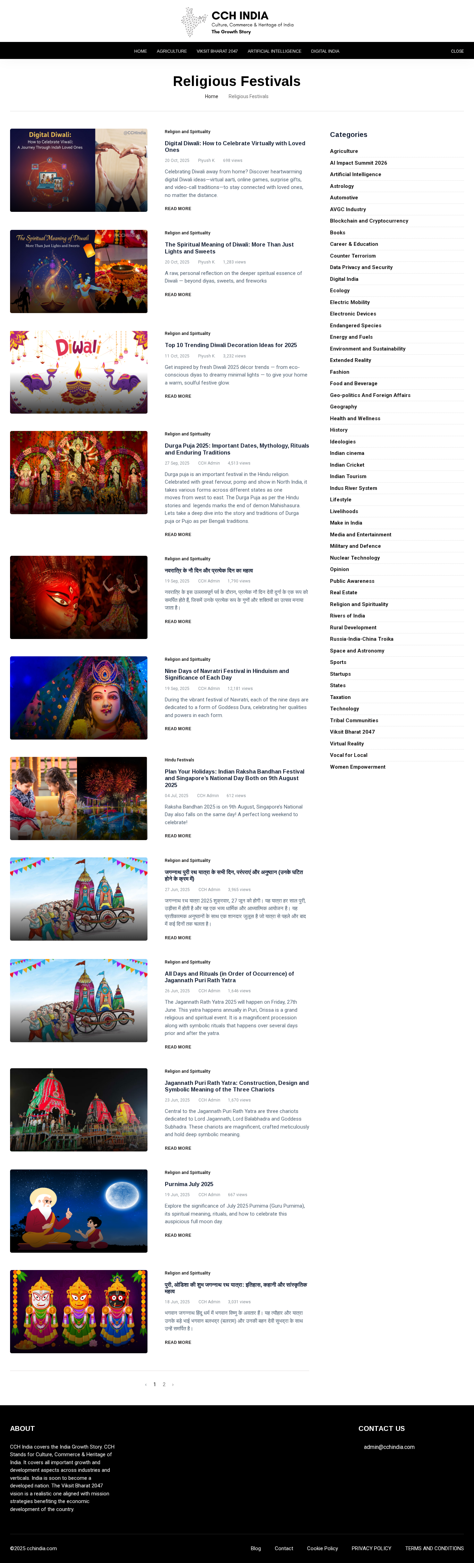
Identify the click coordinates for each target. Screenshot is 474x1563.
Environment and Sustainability (368, 349)
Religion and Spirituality (359, 604)
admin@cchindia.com (389, 1447)
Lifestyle (341, 499)
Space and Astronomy (357, 651)
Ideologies (343, 442)
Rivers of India (347, 616)
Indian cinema (347, 453)
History (339, 430)
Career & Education (354, 244)
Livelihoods (344, 511)
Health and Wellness (355, 418)
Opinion (339, 569)
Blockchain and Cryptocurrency (369, 221)
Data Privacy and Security (361, 267)
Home (140, 51)
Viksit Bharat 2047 (217, 51)
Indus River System (353, 488)
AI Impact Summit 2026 (358, 163)
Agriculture (172, 51)
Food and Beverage (354, 383)
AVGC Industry (348, 209)
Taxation (340, 697)
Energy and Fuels (351, 337)
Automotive (344, 198)
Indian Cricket (347, 465)
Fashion (339, 372)
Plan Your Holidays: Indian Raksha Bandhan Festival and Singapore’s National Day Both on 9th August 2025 (234, 778)
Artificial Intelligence (275, 51)
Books (337, 233)
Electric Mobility (350, 302)
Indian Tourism (348, 476)
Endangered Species (355, 325)
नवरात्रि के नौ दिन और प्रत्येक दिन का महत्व (209, 570)
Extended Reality (350, 360)
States (338, 685)
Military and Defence (355, 546)
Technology (344, 709)
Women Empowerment (358, 767)
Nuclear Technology (355, 558)
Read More (178, 208)
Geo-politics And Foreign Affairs (370, 395)
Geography (343, 407)
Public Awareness (352, 581)
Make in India (346, 523)
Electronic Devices (353, 314)
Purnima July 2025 (189, 1184)
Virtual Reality (347, 744)
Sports (338, 662)
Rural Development (353, 627)
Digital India (325, 51)
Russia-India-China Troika (361, 639)
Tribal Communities (354, 720)
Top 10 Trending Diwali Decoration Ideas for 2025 (231, 345)
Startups (340, 674)
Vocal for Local (348, 755)
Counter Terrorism (353, 256)
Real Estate (343, 592)
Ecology (340, 290)
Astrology (342, 186)
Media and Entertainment (360, 535)
